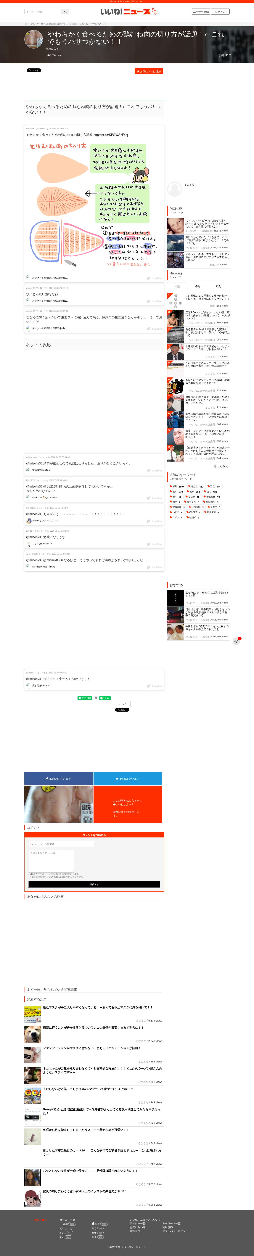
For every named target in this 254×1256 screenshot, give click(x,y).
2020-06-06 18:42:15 (59, 507)
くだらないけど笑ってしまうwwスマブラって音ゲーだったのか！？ (88, 1089)
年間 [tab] (218, 286)
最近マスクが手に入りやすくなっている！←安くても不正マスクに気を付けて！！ (98, 1007)
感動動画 (212, 502)
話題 (215, 486)
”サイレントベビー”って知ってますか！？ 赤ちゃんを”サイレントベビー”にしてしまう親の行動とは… (207, 223)
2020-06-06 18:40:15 (58, 128)
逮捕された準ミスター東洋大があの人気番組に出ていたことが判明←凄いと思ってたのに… (207, 400)
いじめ (177, 512)
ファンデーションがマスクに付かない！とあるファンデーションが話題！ (92, 1048)
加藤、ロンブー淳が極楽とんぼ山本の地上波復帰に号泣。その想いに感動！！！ (207, 433)
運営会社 (135, 1231)
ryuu (212, 264)
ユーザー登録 (201, 11)
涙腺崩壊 (179, 507)
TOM (212, 306)
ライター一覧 (137, 1223)
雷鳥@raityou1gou (41, 469)
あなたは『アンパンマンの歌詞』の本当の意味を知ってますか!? (207, 381)
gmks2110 (31, 530)
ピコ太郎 (198, 507)
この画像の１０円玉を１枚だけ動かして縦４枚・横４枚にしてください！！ (207, 297)
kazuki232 (31, 507)
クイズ (177, 517)
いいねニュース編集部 (199, 231)
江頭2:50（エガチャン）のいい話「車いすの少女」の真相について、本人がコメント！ (207, 315)
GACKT (194, 512)
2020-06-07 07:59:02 (59, 530)
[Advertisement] (92, 85)
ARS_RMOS (32, 553)
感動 (178, 486)
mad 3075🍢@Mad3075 (44, 497)
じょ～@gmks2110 (42, 543)
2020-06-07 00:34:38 (60, 457)
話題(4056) (225, 55)
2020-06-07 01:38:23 (58, 480)
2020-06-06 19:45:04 (58, 310)
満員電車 (213, 512)
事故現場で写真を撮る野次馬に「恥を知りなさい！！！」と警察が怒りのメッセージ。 (207, 417)
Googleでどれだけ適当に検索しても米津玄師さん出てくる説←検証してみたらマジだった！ (101, 1111)
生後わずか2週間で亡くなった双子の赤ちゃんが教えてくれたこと (207, 627)
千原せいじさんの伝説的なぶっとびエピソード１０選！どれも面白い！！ (207, 347)
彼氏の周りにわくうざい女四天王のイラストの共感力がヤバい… (86, 1191)
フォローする (42, 128)
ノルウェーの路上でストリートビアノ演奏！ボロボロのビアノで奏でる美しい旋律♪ (207, 257)
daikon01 (30, 672)
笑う (195, 491)
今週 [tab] (177, 286)
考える (197, 486)
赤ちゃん (193, 502)
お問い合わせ (137, 1227)
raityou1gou (31, 457)
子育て (215, 507)
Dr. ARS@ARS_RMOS (43, 566)
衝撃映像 (213, 497)
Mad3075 (30, 480)
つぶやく (122, 704)
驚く (177, 497)
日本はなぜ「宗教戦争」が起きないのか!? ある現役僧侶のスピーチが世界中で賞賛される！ (207, 612)
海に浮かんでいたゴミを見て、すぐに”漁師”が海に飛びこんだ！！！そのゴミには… (207, 240)
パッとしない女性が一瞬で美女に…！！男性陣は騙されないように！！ (90, 1170)
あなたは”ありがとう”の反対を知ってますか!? (207, 594)
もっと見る (221, 466)
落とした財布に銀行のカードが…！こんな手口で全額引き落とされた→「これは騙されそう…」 (102, 1152)
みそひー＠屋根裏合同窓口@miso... (50, 277)
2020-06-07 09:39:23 (58, 672)
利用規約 (167, 1227)
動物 (176, 502)
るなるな (141, 1020)
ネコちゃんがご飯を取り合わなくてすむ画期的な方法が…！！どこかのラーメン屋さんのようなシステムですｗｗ (102, 1070)
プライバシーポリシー (175, 1231)
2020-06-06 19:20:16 (58, 287)
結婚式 (194, 517)
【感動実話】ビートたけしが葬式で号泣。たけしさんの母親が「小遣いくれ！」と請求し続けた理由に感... (207, 450)
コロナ (194, 497)
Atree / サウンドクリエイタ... (46, 520)
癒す (178, 491)
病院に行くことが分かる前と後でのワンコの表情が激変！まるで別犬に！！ (93, 1027)
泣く (212, 491)
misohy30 (30, 128)
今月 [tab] (197, 286)
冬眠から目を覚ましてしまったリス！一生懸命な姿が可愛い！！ (86, 1130)
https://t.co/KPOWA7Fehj (111, 134)
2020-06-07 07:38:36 (61, 553)
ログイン (220, 11)
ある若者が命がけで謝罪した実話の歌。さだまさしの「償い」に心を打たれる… (207, 332)
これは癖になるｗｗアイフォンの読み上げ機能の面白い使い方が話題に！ (207, 364)
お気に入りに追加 (150, 71)
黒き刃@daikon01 (41, 685)
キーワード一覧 (171, 1223)
